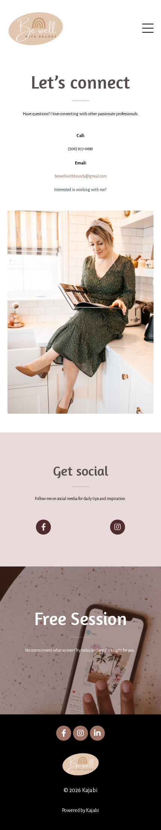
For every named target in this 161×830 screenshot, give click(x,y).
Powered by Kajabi (80, 810)
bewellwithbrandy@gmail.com (81, 176)
